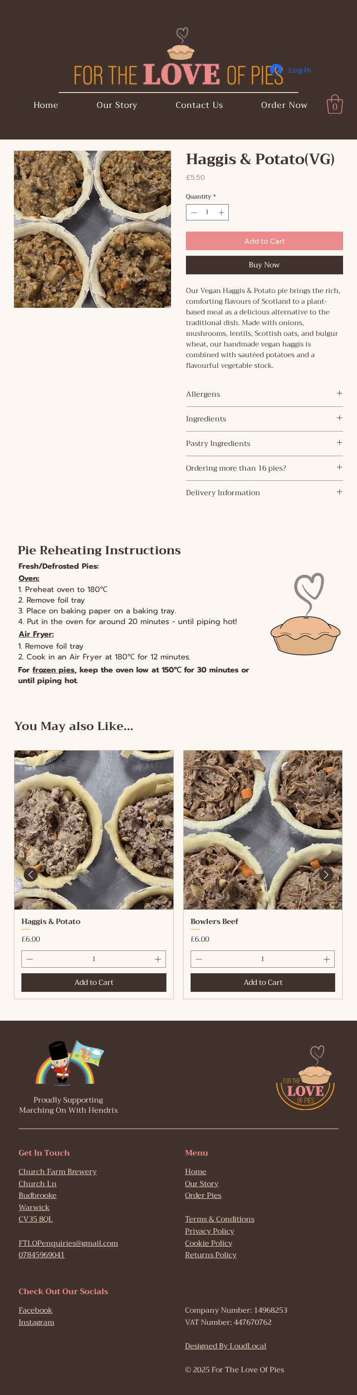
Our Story (201, 1183)
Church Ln (38, 1183)
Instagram (36, 1322)
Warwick (34, 1207)
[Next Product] (326, 875)
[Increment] (159, 959)
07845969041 (42, 1255)
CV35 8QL (36, 1219)
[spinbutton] (93, 959)
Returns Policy (211, 1255)
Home (195, 1171)
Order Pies (203, 1195)
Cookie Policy (208, 1243)
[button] (335, 104)
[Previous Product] (31, 875)
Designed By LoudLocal (225, 1346)
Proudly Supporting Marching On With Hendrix (68, 1105)
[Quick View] (93, 830)
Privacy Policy (209, 1231)
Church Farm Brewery (58, 1171)
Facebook (36, 1310)
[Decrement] (28, 959)
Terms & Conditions (219, 1219)
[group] (178, 874)
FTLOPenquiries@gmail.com (68, 1243)
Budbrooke (38, 1195)
